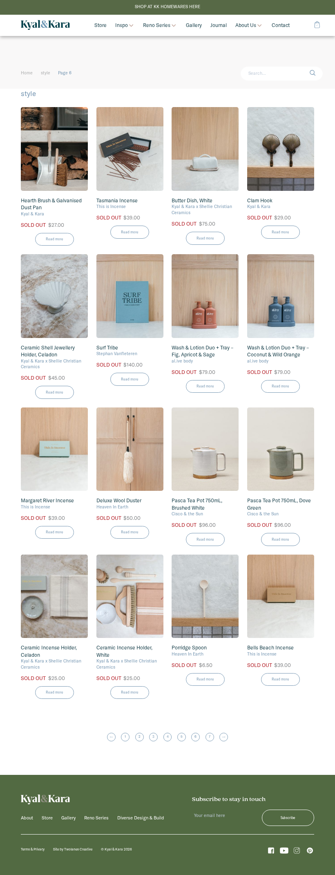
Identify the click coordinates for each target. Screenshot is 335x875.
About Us (245, 25)
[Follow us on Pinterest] (310, 852)
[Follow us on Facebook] (271, 852)
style (45, 73)
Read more (54, 239)
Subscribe (288, 818)
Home (27, 73)
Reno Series (156, 25)
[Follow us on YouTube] (284, 852)
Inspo (121, 25)
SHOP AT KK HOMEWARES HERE (167, 6)
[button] (316, 73)
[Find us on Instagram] (297, 852)
